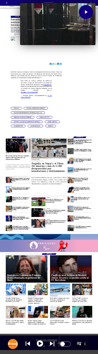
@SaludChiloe (47, 84)
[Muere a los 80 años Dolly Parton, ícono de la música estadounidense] (71, 180)
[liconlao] (9, 199)
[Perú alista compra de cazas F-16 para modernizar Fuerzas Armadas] (71, 170)
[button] (16, 108)
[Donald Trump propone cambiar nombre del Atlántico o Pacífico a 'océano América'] (71, 161)
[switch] (65, 344)
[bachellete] (9, 190)
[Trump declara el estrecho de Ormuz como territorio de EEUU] (71, 199)
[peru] (71, 228)
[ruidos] (9, 228)
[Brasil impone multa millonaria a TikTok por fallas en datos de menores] (71, 190)
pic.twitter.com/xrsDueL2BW (29, 92)
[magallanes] (71, 151)
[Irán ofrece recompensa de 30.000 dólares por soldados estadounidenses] (71, 209)
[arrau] (9, 218)
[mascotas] (9, 209)
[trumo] (71, 218)
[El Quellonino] (7, 3)
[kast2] (9, 180)
